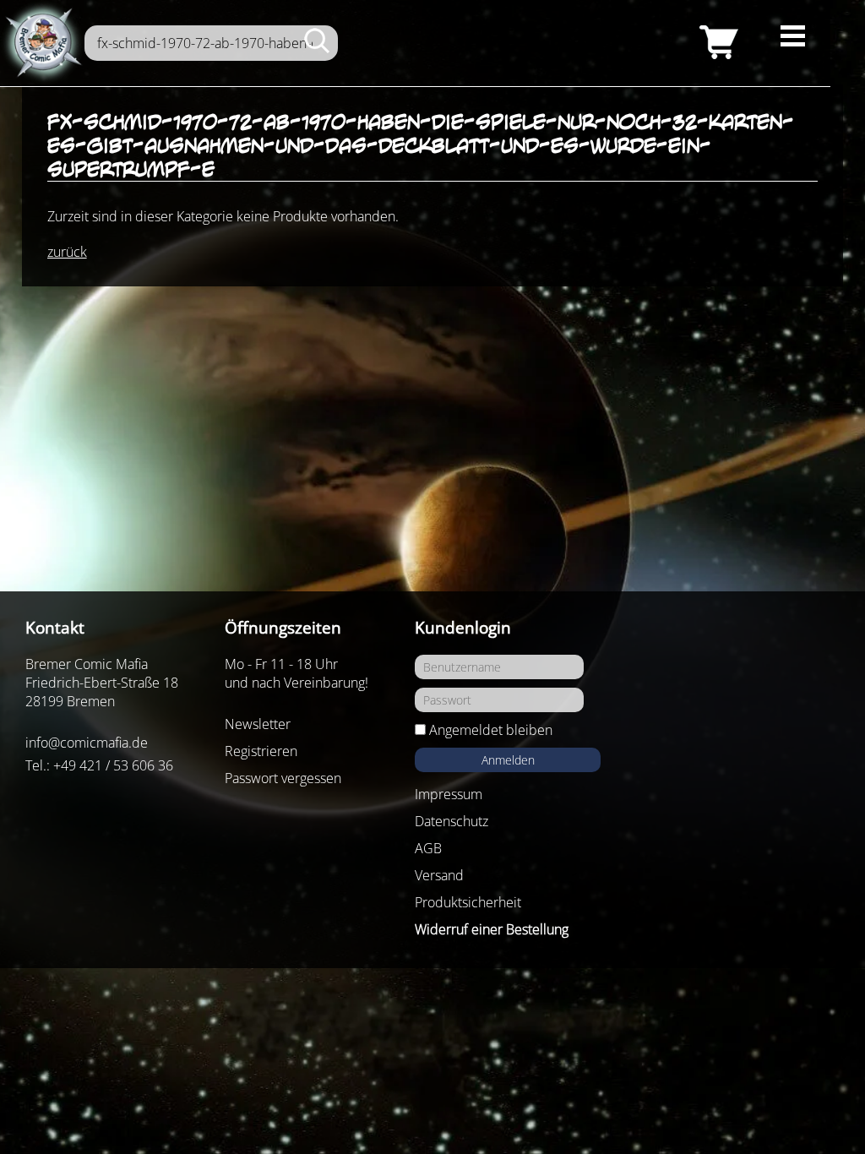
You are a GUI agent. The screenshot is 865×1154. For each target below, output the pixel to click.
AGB (428, 848)
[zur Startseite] (42, 43)
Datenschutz (451, 821)
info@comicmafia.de (86, 742)
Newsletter (258, 724)
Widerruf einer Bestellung (492, 929)
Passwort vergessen (283, 778)
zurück (67, 251)
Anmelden (508, 760)
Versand (439, 875)
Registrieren (261, 751)
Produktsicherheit (468, 902)
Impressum (448, 794)
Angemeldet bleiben (490, 730)
